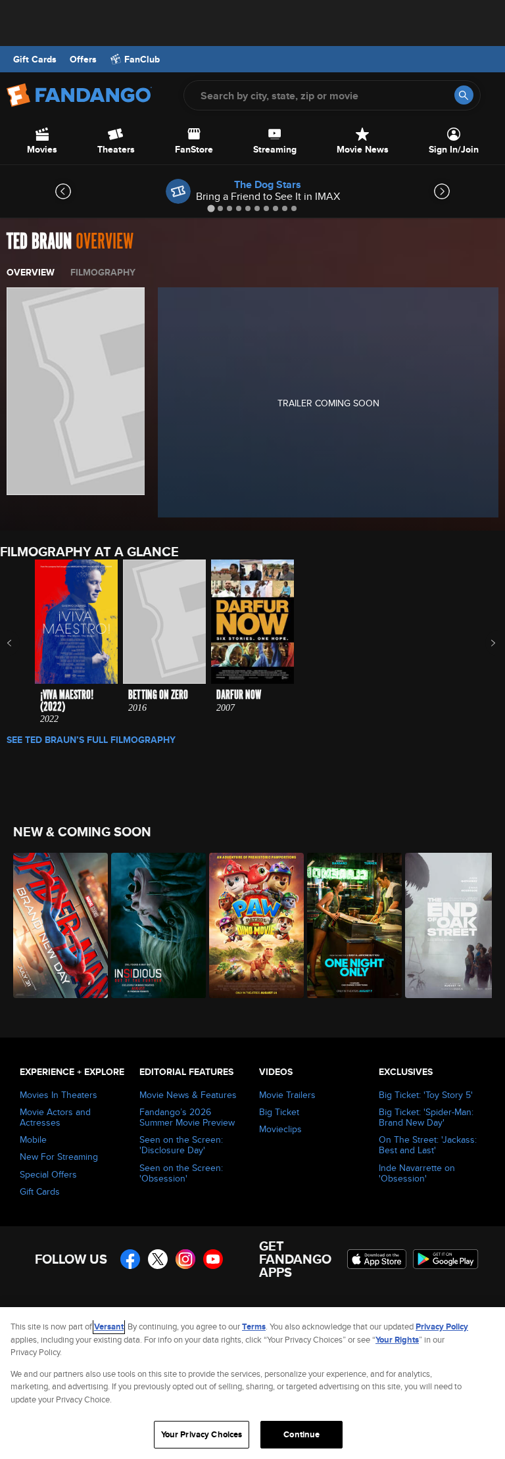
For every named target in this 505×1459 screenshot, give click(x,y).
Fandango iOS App (376, 1259)
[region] (252, 1383)
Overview (31, 272)
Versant (109, 1326)
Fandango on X (158, 1259)
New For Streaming (59, 1156)
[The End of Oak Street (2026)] (447, 925)
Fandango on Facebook (130, 1259)
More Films (484, 643)
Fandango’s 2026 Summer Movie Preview (187, 1117)
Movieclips (280, 1129)
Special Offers (48, 1174)
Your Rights (397, 1339)
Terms (254, 1326)
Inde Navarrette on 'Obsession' (417, 1173)
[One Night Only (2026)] (349, 925)
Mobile (33, 1139)
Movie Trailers (287, 1094)
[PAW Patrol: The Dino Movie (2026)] (251, 925)
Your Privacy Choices (202, 1434)
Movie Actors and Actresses (55, 1117)
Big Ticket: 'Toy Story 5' (426, 1094)
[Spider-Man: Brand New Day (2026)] (55, 925)
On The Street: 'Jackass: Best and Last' (428, 1145)
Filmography (102, 272)
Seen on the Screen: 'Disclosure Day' (181, 1145)
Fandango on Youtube (213, 1259)
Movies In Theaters (58, 1094)
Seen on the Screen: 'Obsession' (181, 1173)
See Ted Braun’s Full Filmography (91, 739)
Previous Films (21, 643)
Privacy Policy (442, 1326)
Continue (301, 1434)
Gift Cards (35, 59)
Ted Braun (39, 241)
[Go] (463, 95)
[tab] (210, 208)
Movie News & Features (188, 1094)
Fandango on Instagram (185, 1259)
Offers (83, 59)
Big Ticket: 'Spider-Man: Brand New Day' (426, 1117)
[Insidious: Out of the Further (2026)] (153, 925)
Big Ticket (279, 1111)
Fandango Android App (446, 1259)
